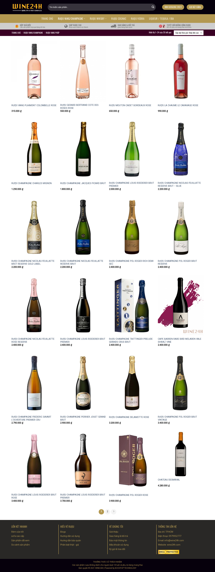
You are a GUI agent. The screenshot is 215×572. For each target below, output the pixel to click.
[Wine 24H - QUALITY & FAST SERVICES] (27, 7)
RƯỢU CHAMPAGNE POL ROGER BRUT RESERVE (177, 262)
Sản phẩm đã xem (20, 540)
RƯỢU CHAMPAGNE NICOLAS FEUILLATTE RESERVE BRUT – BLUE (179, 184)
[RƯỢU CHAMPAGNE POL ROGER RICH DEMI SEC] (132, 227)
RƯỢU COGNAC (118, 19)
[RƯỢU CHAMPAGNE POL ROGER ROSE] (132, 461)
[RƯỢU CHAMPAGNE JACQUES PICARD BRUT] (83, 149)
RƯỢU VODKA (137, 19)
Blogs (63, 532)
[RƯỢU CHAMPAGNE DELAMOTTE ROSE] (132, 383)
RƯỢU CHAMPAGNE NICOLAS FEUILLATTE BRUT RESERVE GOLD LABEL (32, 262)
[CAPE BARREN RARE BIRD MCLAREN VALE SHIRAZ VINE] (181, 305)
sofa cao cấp (17, 536)
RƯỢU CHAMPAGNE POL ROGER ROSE (128, 495)
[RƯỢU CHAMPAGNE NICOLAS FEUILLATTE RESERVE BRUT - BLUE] (181, 149)
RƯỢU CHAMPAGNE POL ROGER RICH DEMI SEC (131, 262)
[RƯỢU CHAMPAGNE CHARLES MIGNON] (34, 149)
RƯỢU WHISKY (97, 19)
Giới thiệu (113, 532)
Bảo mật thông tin (118, 540)
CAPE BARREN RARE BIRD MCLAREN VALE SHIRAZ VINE (179, 340)
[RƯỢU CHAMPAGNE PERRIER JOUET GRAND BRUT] (83, 383)
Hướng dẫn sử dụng (70, 536)
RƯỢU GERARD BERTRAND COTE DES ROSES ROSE (79, 106)
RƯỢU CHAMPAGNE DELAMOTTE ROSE (129, 417)
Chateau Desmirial (169, 479)
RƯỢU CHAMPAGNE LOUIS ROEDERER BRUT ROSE (34, 496)
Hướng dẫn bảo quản (70, 540)
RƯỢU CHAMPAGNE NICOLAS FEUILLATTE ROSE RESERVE (32, 340)
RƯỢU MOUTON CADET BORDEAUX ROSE (130, 105)
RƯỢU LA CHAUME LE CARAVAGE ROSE (178, 105)
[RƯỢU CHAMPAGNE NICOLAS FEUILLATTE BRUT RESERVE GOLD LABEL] (34, 227)
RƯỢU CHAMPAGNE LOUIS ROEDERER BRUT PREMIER (131, 184)
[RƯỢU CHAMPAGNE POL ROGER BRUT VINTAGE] (181, 383)
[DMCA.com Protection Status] (168, 551)
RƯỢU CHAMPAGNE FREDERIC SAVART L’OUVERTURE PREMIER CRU (31, 418)
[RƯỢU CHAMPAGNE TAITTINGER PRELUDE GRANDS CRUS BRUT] (132, 305)
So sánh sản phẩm (20, 544)
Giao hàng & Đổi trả (118, 536)
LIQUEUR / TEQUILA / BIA (161, 19)
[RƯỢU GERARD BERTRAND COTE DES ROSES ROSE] (83, 71)
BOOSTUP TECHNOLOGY (125, 568)
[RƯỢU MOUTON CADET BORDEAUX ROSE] (132, 71)
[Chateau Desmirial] (181, 453)
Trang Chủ (16, 32)
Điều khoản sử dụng (119, 544)
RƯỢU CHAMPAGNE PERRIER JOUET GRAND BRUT (83, 418)
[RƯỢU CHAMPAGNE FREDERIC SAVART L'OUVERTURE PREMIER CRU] (34, 383)
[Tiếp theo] (113, 512)
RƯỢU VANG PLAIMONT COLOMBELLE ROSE (34, 105)
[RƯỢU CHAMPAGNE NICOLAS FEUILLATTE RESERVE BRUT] (83, 227)
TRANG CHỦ (47, 19)
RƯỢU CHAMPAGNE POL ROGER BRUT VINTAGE (177, 418)
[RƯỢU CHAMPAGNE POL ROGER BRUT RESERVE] (181, 227)
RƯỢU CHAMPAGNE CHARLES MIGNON (31, 183)
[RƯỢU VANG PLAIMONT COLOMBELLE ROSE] (34, 71)
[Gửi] (153, 7)
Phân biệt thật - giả (69, 544)
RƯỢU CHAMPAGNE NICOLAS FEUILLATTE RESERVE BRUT (81, 262)
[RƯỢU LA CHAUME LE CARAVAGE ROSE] (181, 71)
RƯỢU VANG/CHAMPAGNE (70, 19)
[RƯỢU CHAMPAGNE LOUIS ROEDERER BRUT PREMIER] (132, 149)
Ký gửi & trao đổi (117, 549)
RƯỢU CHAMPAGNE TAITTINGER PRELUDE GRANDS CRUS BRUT (131, 340)
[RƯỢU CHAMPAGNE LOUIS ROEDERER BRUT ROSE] (34, 461)
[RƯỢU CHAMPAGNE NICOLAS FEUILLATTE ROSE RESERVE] (34, 305)
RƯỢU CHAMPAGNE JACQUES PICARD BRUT (83, 183)
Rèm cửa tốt (17, 532)
